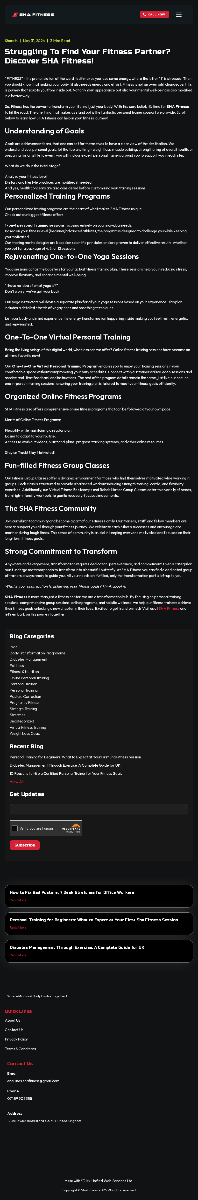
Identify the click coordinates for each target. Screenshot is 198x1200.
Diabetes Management (28, 659)
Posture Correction (25, 696)
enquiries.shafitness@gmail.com (33, 1081)
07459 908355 (19, 1098)
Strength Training (23, 708)
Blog (14, 647)
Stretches (17, 714)
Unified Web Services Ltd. (112, 1181)
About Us (12, 1020)
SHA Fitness (169, 608)
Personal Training (24, 690)
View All (17, 781)
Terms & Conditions (20, 1049)
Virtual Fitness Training (28, 727)
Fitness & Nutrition (24, 671)
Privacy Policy (16, 1039)
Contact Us (14, 1029)
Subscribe (24, 845)
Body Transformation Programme (37, 653)
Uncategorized (22, 721)
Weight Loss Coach (26, 733)
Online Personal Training (29, 677)
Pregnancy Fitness (25, 702)
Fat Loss (17, 665)
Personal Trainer (23, 683)
